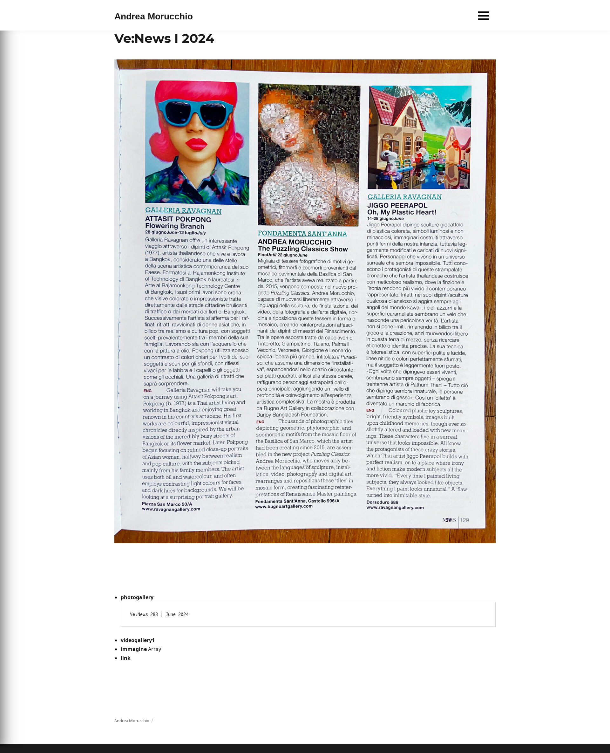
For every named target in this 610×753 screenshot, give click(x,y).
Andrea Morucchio (153, 16)
